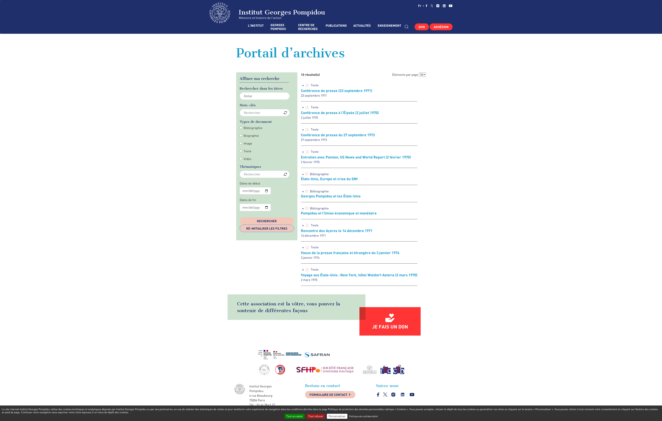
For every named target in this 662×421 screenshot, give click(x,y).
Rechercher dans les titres (261, 88)
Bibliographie (253, 128)
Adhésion (441, 27)
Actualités (362, 25)
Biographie (251, 135)
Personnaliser (337, 416)
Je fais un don (390, 327)
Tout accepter (294, 416)
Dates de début (250, 183)
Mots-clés (248, 105)
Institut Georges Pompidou (281, 12)
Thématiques (250, 167)
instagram (438, 6)
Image (248, 143)
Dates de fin (248, 200)
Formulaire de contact (328, 395)
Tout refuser (315, 416)
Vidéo (247, 159)
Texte (247, 151)
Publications (336, 25)
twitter (431, 5)
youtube (451, 6)
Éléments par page (405, 74)
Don (422, 27)
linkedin (444, 6)
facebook (426, 5)
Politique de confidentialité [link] (363, 416)
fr (420, 6)
